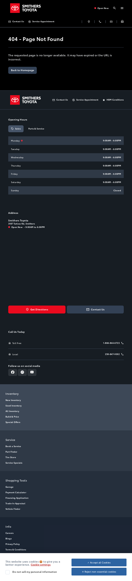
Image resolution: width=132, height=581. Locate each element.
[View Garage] (122, 21)
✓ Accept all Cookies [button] (99, 562)
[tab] (16, 128)
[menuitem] (66, 407)
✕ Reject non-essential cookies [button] (99, 571)
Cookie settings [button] (41, 564)
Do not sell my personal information (34, 571)
